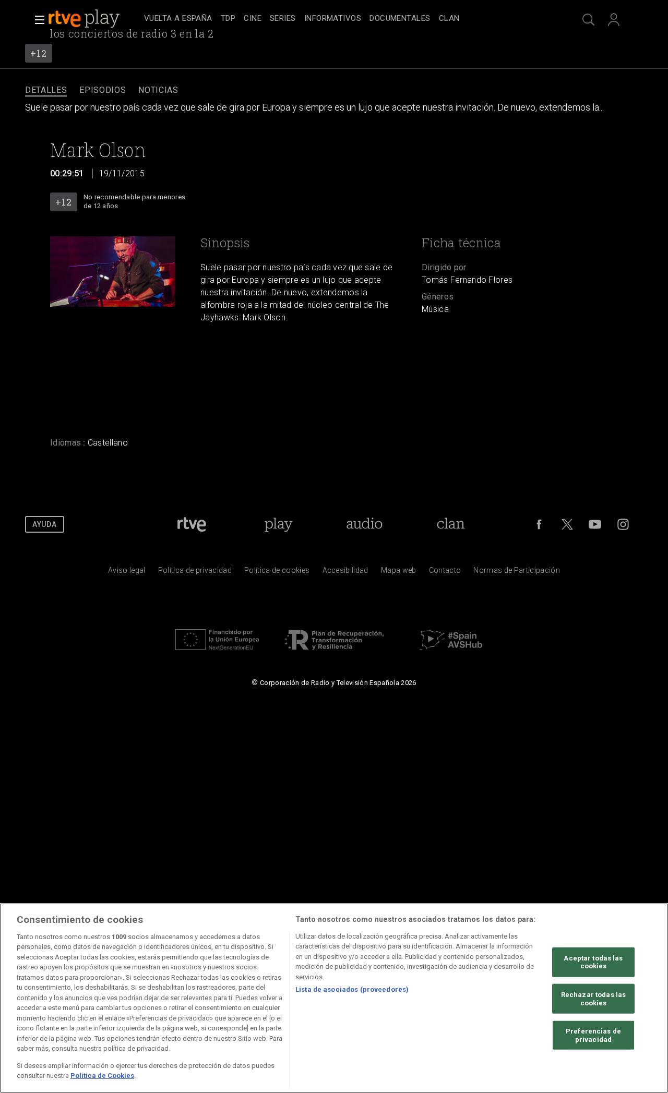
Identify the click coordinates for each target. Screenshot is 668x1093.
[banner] (94, 18)
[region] (334, 998)
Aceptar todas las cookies (593, 962)
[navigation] (345, 18)
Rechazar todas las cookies (593, 999)
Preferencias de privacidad (593, 1035)
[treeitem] (178, 19)
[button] (36, 19)
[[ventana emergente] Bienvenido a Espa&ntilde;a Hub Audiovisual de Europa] (451, 652)
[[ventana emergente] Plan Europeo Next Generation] (217, 652)
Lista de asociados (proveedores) (352, 989)
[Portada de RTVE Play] (85, 18)
